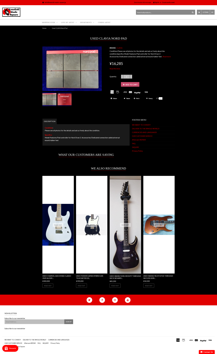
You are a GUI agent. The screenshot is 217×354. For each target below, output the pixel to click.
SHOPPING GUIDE (48, 22)
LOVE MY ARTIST (67, 22)
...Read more (166, 57)
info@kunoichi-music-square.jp (55, 2)
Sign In (156, 2)
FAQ (133, 143)
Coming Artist (104, 22)
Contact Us (207, 352)
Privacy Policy (137, 151)
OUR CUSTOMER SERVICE (142, 136)
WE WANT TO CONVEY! (141, 125)
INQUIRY (135, 147)
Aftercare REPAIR (139, 140)
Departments (86, 22)
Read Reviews (115, 69)
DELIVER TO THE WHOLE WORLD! (145, 129)
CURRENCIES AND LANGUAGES (144, 132)
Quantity (113, 77)
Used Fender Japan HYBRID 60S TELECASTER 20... (89, 277)
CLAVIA (119, 48)
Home (44, 28)
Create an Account (168, 2)
